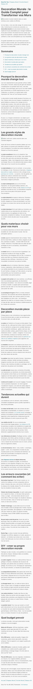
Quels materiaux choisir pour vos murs (15, 59)
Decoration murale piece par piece (14, 62)
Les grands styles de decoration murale (16, 57)
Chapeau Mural (14, 2)
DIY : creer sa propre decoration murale (16, 69)
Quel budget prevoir (10, 71)
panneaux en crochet (7, 174)
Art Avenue (24, 684)
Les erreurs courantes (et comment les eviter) (18, 67)
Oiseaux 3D (4, 4)
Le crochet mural (19, 412)
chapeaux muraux (9, 459)
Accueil (3, 680)
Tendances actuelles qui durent (13, 64)
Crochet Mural (23, 2)
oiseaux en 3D (25, 187)
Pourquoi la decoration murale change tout (17, 55)
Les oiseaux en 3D (24, 424)
